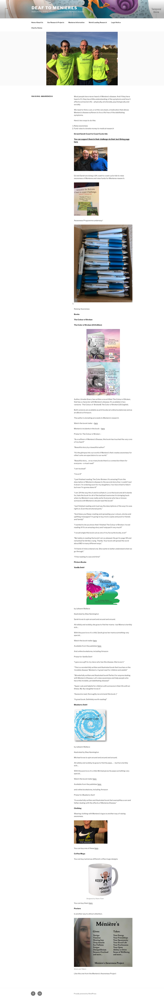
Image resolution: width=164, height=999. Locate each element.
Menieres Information (76, 22)
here (96, 423)
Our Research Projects (55, 22)
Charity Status (36, 28)
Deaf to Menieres (54, 7)
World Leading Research (98, 22)
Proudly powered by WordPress (85, 994)
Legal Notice (116, 22)
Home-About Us (37, 22)
